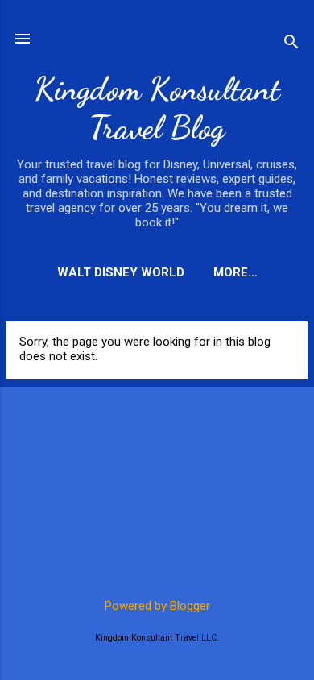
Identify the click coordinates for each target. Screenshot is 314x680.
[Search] (291, 43)
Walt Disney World (120, 272)
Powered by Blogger (157, 606)
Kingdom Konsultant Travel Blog (157, 108)
